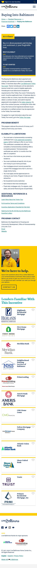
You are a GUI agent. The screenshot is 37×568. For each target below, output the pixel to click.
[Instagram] (10, 527)
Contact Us (9, 287)
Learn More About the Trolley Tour (12, 199)
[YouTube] (13, 527)
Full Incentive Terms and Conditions (12, 203)
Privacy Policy (18, 556)
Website (4, 231)
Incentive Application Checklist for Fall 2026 (15, 207)
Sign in (12, 2)
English (3, 556)
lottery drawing (26, 102)
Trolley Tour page (24, 117)
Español (10, 556)
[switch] (32, 38)
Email (3, 229)
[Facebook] (2, 527)
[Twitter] (6, 527)
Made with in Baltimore (9, 559)
